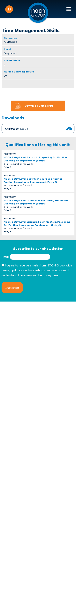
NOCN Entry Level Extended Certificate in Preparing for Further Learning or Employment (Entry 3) (37, 223)
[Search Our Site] (9, 9)
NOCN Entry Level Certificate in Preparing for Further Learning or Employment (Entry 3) (33, 180)
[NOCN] (38, 12)
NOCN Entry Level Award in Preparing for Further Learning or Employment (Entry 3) (35, 159)
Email (5, 257)
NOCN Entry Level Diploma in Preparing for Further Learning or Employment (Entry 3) (37, 202)
